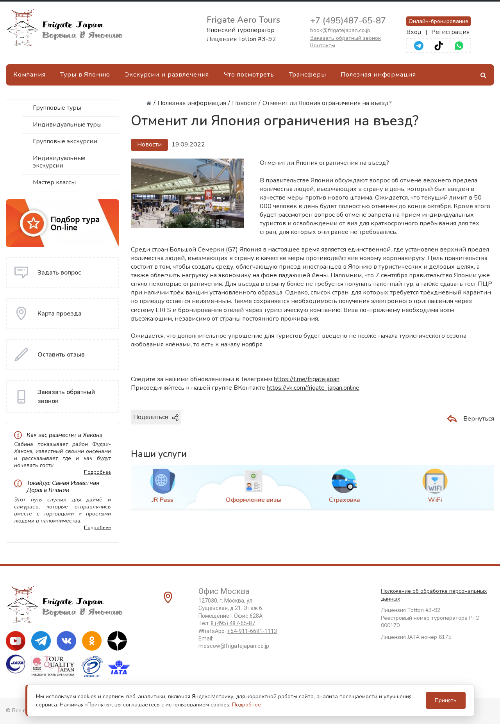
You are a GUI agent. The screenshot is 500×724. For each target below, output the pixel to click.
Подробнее (97, 472)
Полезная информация (378, 74)
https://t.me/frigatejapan (306, 379)
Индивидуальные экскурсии (59, 162)
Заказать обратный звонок (345, 38)
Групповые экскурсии (65, 141)
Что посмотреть (249, 74)
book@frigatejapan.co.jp (340, 30)
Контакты (322, 45)
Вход (413, 32)
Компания (29, 74)
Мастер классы (54, 182)
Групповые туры (57, 107)
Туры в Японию (85, 74)
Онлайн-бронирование (438, 21)
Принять (446, 700)
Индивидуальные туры (67, 124)
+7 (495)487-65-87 (348, 21)
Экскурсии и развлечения (167, 74)
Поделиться (150, 417)
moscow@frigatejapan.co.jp (233, 646)
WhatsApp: (237, 631)
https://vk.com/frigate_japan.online (313, 387)
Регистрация (450, 32)
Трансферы (307, 74)
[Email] (215, 430)
